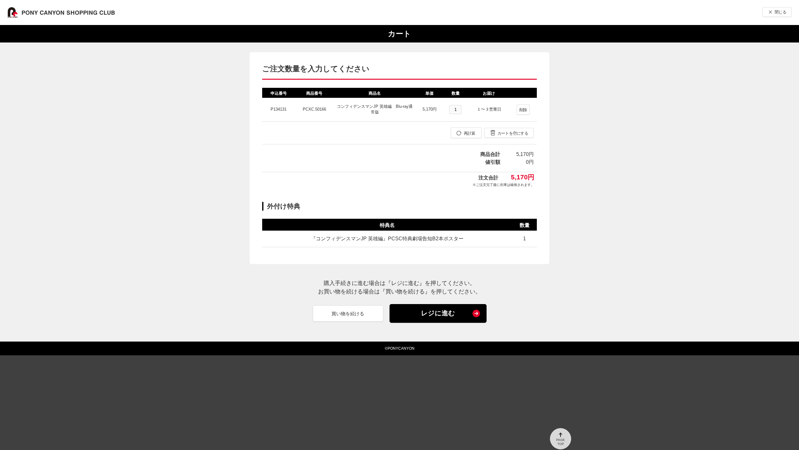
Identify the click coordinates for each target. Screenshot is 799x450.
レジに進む (438, 313)
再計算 (469, 133)
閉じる (780, 12)
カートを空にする (513, 133)
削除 (523, 110)
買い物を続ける (347, 313)
